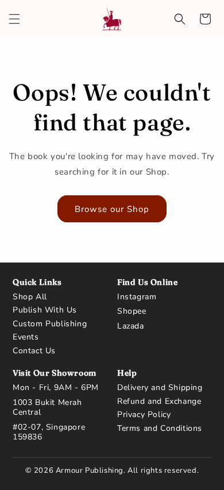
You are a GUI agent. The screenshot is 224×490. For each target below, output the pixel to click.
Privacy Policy (144, 415)
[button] (14, 19)
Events (26, 337)
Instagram (136, 297)
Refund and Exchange (159, 401)
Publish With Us (45, 310)
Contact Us (34, 351)
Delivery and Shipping (160, 388)
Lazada (130, 326)
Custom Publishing (50, 324)
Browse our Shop (112, 209)
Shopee (131, 311)
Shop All (30, 297)
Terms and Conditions (159, 428)
